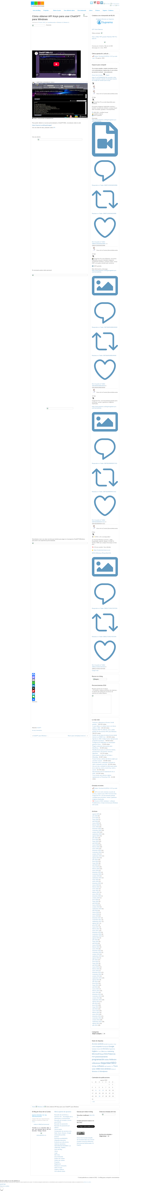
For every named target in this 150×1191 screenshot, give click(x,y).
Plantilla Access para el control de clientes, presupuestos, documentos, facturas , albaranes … (104, 751)
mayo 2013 (95, 1007)
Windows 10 (60, 22)
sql (105, 1066)
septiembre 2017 (97, 921)
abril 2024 (95, 865)
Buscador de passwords (61, 1124)
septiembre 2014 (97, 978)
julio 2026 (95, 816)
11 (96, 1090)
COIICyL (33, 1121)
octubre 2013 (96, 998)
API (54, 127)
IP (97, 1051)
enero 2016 (95, 948)
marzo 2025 (95, 845)
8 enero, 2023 (42, 22)
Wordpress (103, 1071)
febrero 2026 (95, 825)
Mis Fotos (57, 1155)
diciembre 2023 (96, 872)
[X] (60, 688)
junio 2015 (95, 961)
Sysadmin (108, 1066)
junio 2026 (95, 817)
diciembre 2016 (96, 932)
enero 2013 (95, 1014)
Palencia (111, 1054)
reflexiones (96, 1063)
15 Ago (94, 97)
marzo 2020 (95, 905)
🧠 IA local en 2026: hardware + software (103, 801)
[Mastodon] (60, 677)
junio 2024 (95, 861)
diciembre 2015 (96, 950)
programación (98, 1059)
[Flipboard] (60, 691)
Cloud (115, 1044)
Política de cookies (59, 1158)
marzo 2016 (95, 945)
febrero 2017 (95, 928)
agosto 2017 (95, 923)
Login (55, 1153)
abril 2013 (95, 1009)
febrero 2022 (95, 887)
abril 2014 (95, 987)
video (98, 1069)
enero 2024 (95, 870)
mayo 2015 (95, 963)
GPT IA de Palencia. (97, 29)
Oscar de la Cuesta (101, 93)
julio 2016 (95, 939)
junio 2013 (95, 1005)
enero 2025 (95, 848)
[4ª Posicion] (101, 713)
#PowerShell (105, 553)
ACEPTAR (3, 1184)
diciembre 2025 (96, 828)
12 (99, 1090)
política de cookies (87, 1182)
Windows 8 (113, 1069)
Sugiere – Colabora (108, 10)
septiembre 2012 (97, 1021)
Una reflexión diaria (69, 10)
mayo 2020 (95, 901)
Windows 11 (66, 22)
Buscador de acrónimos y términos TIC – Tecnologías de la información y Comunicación (63, 1116)
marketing (110, 1051)
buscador (105, 1044)
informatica (105, 1049)
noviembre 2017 (96, 919)
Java (100, 1051)
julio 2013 (95, 1003)
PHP (93, 1057)
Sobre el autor (57, 10)
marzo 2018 (95, 914)
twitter (94, 1069)
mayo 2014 (95, 985)
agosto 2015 (95, 958)
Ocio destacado (82, 10)
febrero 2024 (95, 868)
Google (111, 1046)
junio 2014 (95, 983)
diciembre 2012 (96, 1016)
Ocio (106, 1054)
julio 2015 (95, 959)
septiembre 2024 (97, 856)
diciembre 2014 (96, 972)
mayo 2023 (95, 879)
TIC (112, 1066)
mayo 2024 (95, 863)
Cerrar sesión (58, 1129)
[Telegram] (60, 694)
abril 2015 (95, 965)
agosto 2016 (95, 938)
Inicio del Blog (36, 10)
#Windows (98, 553)
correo (94, 1046)
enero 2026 (95, 826)
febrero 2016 (95, 947)
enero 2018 (95, 916)
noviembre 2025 (96, 830)
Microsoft (96, 1054)
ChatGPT (39, 727)
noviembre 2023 (96, 874)
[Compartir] (60, 699)
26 (99, 1096)
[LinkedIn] (60, 685)
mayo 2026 (95, 819)
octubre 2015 (96, 954)
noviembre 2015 (96, 952)
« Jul (93, 1101)
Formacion (105, 1046)
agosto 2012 (95, 1023)
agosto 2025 (95, 836)
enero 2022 (95, 888)
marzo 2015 (95, 967)
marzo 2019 (95, 912)
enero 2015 (95, 970)
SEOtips (94, 1066)
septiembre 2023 (97, 877)
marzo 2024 (95, 866)
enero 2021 (95, 894)
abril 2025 (95, 843)
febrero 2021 (95, 892)
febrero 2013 (95, 1012)
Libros (90, 10)
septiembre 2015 (97, 956)
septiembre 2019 (97, 908)
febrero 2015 (95, 968)
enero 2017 (95, 930)
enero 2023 (95, 881)
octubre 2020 (96, 897)
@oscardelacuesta (112, 93)
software (100, 1066)
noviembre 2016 (96, 934)
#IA (110, 553)
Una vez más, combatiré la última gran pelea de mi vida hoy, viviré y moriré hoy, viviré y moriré (104, 767)
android (100, 1044)
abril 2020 (95, 903)
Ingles (94, 1051)
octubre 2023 (96, 876)
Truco (115, 1066)
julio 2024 (95, 859)
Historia (98, 1048)
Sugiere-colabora (59, 1169)
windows (107, 1069)
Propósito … (46, 10)
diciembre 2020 (96, 896)
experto (99, 1046)
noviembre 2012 (96, 1018)
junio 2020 (95, 899)
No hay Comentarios (37, 730)
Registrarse (57, 1164)
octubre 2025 (96, 832)
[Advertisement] (59, 37)
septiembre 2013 (97, 999)
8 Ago (93, 532)
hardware (94, 1049)
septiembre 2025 (97, 834)
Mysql (102, 1054)
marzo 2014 (95, 988)
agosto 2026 (95, 814)
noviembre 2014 (96, 974)
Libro (102, 1051)
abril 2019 (95, 910)
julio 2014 (95, 981)
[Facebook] (60, 674)
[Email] (60, 680)
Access (94, 1044)
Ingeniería (112, 1049)
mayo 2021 (95, 890)
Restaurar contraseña (60, 1165)
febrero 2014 (95, 990)
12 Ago (94, 254)
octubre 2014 (96, 976)
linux (106, 1051)
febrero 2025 (95, 846)
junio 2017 (95, 925)
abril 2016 (95, 943)
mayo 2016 (95, 941)
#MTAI (93, 553)
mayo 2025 (95, 841)
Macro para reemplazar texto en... (77, 735)
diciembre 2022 (96, 883)
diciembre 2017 (96, 917)
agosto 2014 (95, 979)
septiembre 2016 (97, 936)
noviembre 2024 (96, 852)
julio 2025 (95, 837)
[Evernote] (60, 696)
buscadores (110, 1044)
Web (102, 1069)
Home (33, 1106)
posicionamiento (101, 1057)
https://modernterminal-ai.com (102, 550)
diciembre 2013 (96, 994)
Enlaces (97, 10)
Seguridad (106, 1063)
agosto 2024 (95, 857)
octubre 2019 (96, 907)
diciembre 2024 (96, 850)
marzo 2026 (95, 823)
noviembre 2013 (96, 996)
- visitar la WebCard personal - (41, 1124)
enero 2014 (95, 992)
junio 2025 (95, 839)
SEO (113, 1062)
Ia (101, 1049)
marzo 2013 (95, 1010)
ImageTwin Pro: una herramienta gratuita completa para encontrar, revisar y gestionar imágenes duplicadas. (104, 797)
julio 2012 (95, 1025)
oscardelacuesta (51, 22)
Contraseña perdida (59, 1135)
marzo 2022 (95, 885)
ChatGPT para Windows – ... (41, 735)
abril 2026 (95, 821)
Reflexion (112, 1060)
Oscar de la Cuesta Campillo (85, 1137)
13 (103, 1090)
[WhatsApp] (60, 682)
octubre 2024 (96, 854)
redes (107, 1060)
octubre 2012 (96, 1019)
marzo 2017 (95, 927)
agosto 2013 (95, 1001)
